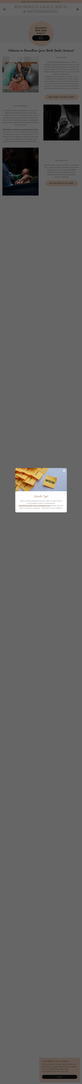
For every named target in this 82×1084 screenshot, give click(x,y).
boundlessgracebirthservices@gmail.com (34, 506)
